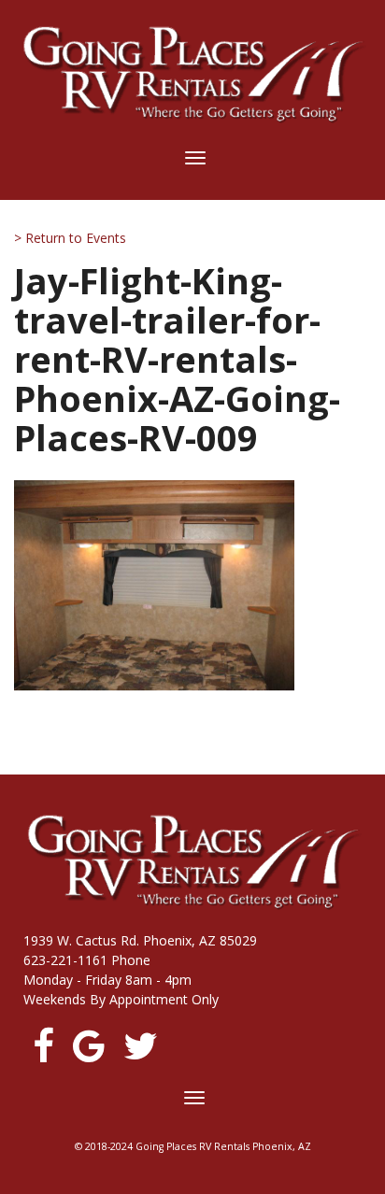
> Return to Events (70, 238)
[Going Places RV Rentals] (192, 74)
